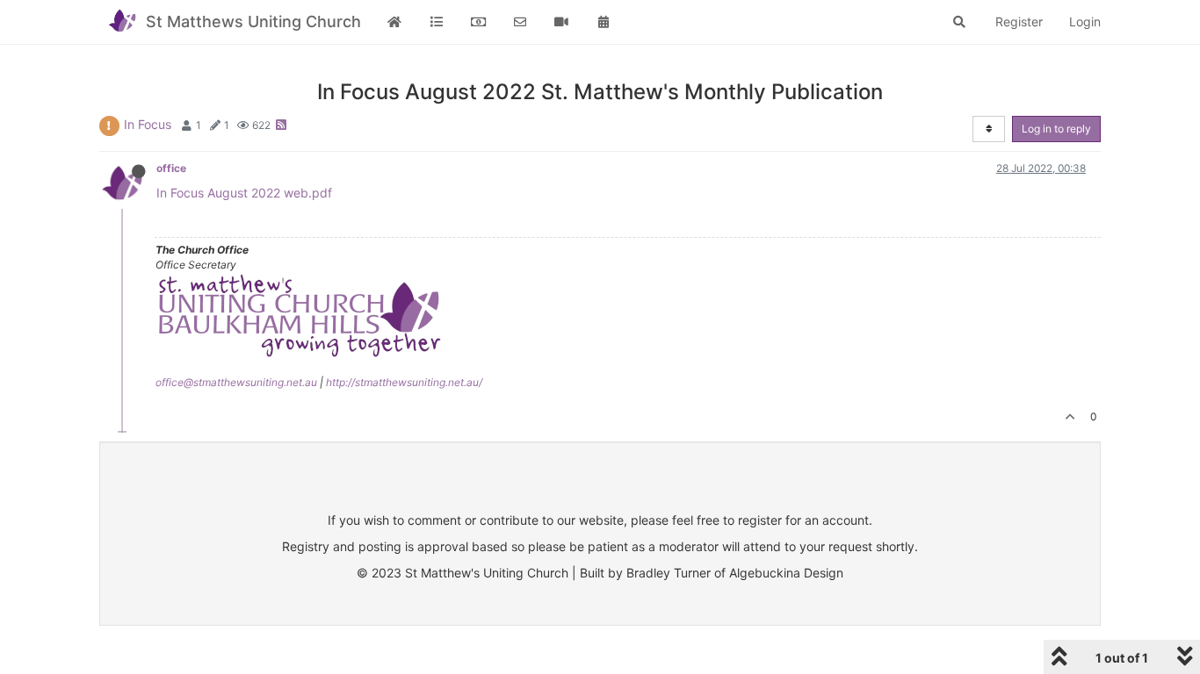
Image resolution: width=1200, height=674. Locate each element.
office (171, 168)
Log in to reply (1056, 128)
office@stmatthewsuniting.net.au (236, 382)
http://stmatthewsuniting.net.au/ (404, 382)
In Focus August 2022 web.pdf (244, 192)
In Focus (147, 124)
